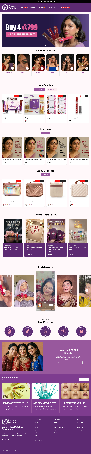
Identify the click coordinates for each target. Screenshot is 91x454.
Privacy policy (61, 450)
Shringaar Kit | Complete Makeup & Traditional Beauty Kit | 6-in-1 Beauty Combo (11, 117)
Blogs (55, 432)
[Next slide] (86, 290)
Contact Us (80, 422)
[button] (83, 7)
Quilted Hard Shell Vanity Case (77, 201)
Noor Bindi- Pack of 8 (51, 117)
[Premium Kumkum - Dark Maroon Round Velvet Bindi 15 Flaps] (12, 147)
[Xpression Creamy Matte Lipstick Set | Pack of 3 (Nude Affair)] (34, 104)
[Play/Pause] (53, 273)
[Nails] (82, 62)
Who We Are (57, 425)
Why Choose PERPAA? (59, 427)
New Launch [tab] (39, 89)
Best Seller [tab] (51, 89)
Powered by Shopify (14, 450)
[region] (45, 291)
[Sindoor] (38, 62)
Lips (67, 72)
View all (45, 133)
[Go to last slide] (4, 290)
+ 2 (11, 204)
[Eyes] (52, 62)
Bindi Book (8, 72)
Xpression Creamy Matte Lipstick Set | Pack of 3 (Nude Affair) (33, 117)
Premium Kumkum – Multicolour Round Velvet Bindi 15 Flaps (34, 159)
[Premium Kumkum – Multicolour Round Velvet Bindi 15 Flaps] (34, 147)
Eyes (53, 72)
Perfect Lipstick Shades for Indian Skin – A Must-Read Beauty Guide (74, 402)
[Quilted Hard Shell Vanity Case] (79, 189)
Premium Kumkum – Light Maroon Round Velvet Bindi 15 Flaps (79, 159)
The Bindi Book (38, 422)
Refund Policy (80, 425)
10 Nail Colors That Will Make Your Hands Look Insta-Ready (44, 402)
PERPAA (7, 450)
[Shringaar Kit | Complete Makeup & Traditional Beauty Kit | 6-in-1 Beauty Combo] (12, 104)
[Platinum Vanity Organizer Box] (56, 189)
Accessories (38, 437)
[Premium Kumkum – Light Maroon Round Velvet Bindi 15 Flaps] (79, 147)
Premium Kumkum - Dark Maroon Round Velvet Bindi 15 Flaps (12, 159)
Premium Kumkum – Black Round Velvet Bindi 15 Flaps (56, 159)
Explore (6, 254)
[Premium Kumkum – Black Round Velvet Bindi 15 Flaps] (56, 147)
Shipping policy (85, 450)
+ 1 (56, 204)
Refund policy (78, 450)
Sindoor (38, 72)
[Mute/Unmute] (53, 276)
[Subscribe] (81, 362)
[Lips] (67, 62)
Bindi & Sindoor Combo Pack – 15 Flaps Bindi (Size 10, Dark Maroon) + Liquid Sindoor (45, 303)
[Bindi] (23, 62)
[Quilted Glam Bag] (34, 189)
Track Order (80, 430)
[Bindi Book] (8, 62)
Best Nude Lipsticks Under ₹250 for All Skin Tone (15, 402)
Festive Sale (38, 443)
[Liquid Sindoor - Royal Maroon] (78, 104)
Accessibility (80, 427)
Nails (82, 72)
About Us (56, 422)
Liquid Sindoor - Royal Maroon (75, 117)
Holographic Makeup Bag (8, 201)
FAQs (55, 430)
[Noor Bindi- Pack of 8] (56, 104)
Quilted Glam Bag (29, 201)
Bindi (23, 72)
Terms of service (69, 450)
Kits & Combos (39, 440)
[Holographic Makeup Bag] (12, 189)
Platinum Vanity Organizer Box (54, 201)
